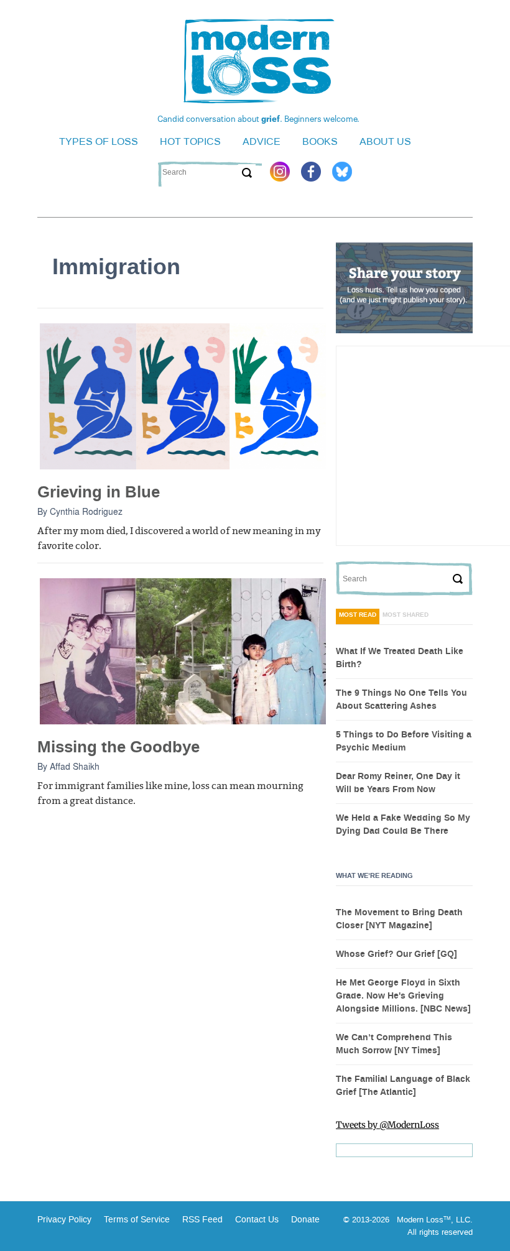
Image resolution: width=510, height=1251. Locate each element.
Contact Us (257, 1220)
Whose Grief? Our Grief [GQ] (396, 954)
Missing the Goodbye (118, 747)
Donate (305, 1220)
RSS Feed (202, 1220)
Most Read (357, 615)
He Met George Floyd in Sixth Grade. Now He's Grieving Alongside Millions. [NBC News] (403, 996)
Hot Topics (190, 141)
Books (320, 141)
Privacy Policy (64, 1220)
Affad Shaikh (75, 766)
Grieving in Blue (98, 492)
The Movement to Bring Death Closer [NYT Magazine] (399, 919)
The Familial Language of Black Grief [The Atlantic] (403, 1086)
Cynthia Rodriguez (86, 511)
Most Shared (405, 615)
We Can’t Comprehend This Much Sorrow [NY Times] (394, 1044)
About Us (385, 141)
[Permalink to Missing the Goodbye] (183, 651)
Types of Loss (98, 141)
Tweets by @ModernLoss (387, 1124)
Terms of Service (135, 1220)
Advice (261, 141)
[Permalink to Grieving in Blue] (183, 395)
